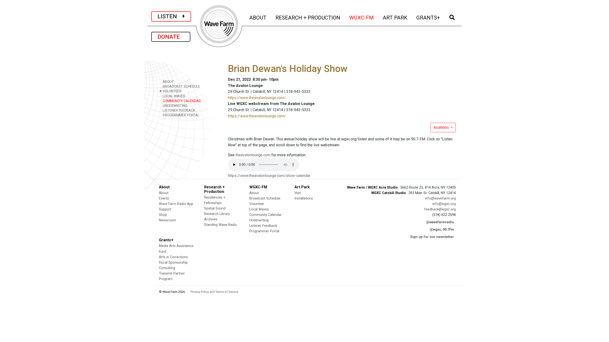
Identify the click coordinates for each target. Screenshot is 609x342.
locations (442, 127)
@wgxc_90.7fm (442, 230)
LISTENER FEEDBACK (178, 111)
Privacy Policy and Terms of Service (214, 292)
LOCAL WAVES (173, 96)
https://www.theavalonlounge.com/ (257, 97)
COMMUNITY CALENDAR (181, 101)
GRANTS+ (428, 17)
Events (164, 198)
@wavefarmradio (440, 222)
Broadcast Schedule (264, 198)
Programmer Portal (264, 231)
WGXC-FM (362, 17)
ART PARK (395, 17)
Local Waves (259, 209)
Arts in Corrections (173, 257)
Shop (163, 215)
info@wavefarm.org (440, 198)
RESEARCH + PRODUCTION (308, 17)
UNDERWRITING (174, 106)
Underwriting (259, 220)
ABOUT (258, 17)
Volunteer (256, 204)
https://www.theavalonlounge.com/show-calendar (269, 175)
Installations (304, 198)
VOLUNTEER (170, 91)
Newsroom (167, 220)
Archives (210, 219)
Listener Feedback (263, 226)
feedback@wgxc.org (440, 209)
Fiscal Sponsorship (173, 263)
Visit (298, 193)
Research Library (217, 214)
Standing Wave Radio (220, 225)
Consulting (167, 268)
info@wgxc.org (444, 204)
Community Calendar (265, 215)
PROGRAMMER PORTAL (180, 115)
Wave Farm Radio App (176, 204)
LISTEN (170, 16)
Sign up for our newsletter (432, 237)
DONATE (170, 36)
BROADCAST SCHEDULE (181, 87)
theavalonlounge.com (253, 155)
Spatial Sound (215, 208)
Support (165, 209)
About (163, 193)
